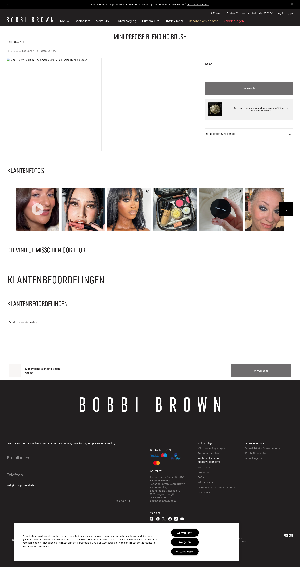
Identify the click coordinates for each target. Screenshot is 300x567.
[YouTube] (182, 519)
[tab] (38, 303)
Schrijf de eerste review (41, 50)
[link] (290, 13)
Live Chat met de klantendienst (217, 487)
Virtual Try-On (253, 458)
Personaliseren (184, 551)
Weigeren (185, 542)
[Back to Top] (8, 558)
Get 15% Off (266, 13)
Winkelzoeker (206, 482)
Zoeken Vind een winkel (241, 13)
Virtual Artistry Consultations (262, 448)
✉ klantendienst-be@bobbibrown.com (163, 499)
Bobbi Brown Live (256, 453)
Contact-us (204, 492)
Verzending (204, 466)
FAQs (201, 477)
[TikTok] (176, 519)
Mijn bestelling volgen (211, 448)
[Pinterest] (170, 519)
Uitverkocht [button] (249, 88)
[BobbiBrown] (30, 19)
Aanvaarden (184, 532)
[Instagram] (151, 519)
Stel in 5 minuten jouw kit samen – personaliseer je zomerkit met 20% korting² (138, 4)
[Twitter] (164, 519)
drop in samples (15, 42)
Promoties (204, 471)
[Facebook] (158, 519)
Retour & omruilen (209, 453)
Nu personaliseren (198, 4)
